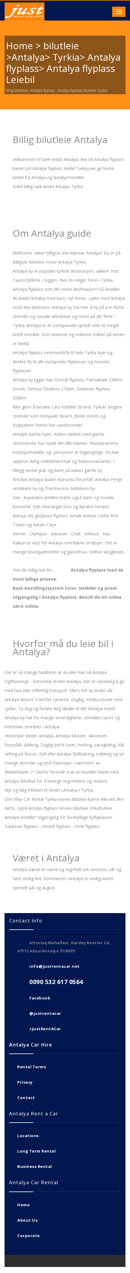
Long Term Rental (36, 1151)
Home (23, 1204)
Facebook (39, 998)
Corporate (28, 1235)
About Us (27, 1220)
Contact (26, 1097)
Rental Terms (31, 1066)
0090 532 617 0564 (56, 982)
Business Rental (34, 1166)
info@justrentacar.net (54, 966)
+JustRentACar (45, 1028)
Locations (28, 1135)
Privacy (25, 1082)
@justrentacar (45, 1013)
